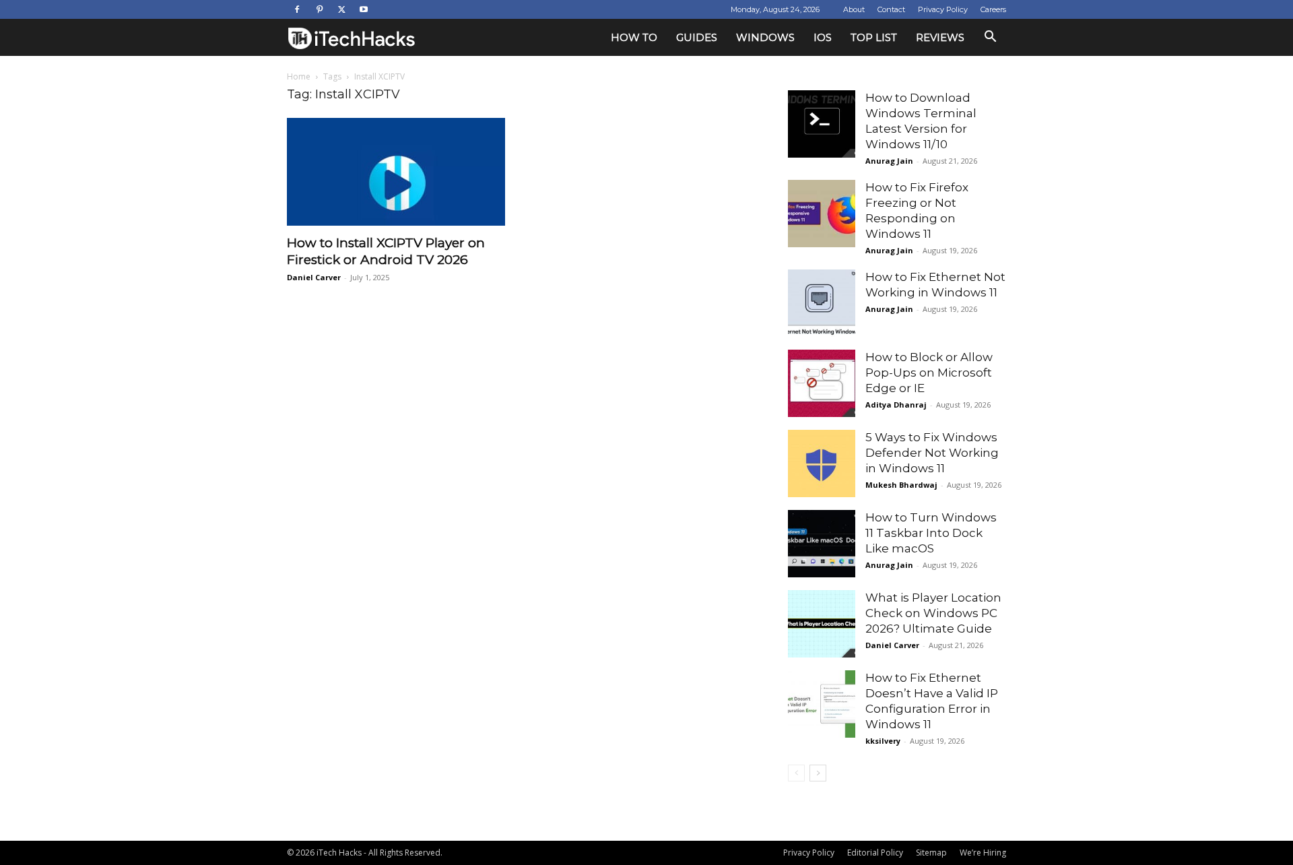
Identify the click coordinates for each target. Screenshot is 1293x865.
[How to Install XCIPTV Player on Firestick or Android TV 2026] (396, 172)
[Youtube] (364, 9)
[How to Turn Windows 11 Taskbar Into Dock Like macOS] (821, 543)
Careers (993, 9)
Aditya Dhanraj (896, 404)
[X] (341, 9)
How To (634, 37)
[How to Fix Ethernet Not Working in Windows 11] (821, 303)
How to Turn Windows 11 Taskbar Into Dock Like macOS (931, 533)
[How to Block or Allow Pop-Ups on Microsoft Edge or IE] (821, 383)
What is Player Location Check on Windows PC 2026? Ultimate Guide (933, 613)
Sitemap (931, 852)
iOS (823, 37)
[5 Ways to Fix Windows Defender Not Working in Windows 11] (821, 463)
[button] (990, 38)
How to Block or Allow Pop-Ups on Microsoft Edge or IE (929, 372)
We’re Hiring (983, 852)
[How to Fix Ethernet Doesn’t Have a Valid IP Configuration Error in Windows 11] (821, 704)
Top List (874, 37)
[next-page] (817, 773)
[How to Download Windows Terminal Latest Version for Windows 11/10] (821, 124)
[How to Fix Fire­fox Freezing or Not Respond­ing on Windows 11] (821, 213)
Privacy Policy (943, 9)
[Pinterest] (319, 9)
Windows (765, 37)
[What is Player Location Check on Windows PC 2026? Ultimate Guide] (821, 624)
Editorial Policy (875, 852)
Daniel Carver (314, 277)
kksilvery (882, 741)
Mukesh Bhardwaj (901, 485)
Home (298, 76)
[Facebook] (297, 9)
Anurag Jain (889, 161)
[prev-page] (796, 773)
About (854, 9)
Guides (696, 37)
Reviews (940, 37)
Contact (891, 9)
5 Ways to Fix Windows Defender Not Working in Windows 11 (932, 452)
